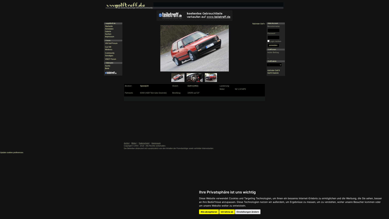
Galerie (108, 31)
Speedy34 (144, 86)
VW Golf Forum (111, 43)
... (268, 58)
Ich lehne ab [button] (227, 211)
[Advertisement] (147, 117)
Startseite (109, 26)
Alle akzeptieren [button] (209, 211)
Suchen (108, 34)
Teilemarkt (109, 63)
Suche (107, 66)
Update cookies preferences (11, 152)
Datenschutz (144, 143)
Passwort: (271, 33)
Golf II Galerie (273, 73)
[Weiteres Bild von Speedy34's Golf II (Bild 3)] (211, 77)
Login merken (275, 41)
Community (109, 53)
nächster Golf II (273, 70)
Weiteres (108, 50)
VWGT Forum (110, 59)
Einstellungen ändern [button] (248, 211)
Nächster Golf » (258, 24)
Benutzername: (273, 26)
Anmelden (109, 29)
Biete (107, 68)
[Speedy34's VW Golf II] (177, 77)
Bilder (133, 143)
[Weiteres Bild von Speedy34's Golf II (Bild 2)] (194, 77)
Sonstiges (109, 56)
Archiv (126, 143)
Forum (108, 40)
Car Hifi (108, 47)
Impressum (109, 37)
